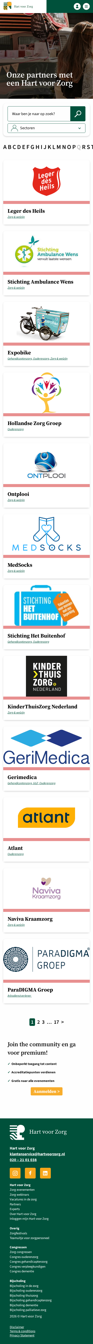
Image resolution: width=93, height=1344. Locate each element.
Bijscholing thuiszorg (24, 1295)
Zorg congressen (21, 1252)
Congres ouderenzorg (24, 1257)
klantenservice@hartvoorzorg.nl (37, 1154)
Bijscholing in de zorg (24, 1286)
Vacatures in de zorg (23, 1199)
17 (56, 1022)
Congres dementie (22, 1271)
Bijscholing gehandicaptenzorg (31, 1300)
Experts (15, 1209)
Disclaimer (17, 1327)
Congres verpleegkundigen (27, 1266)
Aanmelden (45, 1091)
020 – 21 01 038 (23, 1160)
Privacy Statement (22, 1335)
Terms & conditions (22, 1331)
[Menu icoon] (86, 6)
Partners (15, 1204)
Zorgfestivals (18, 1233)
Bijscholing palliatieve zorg (28, 1310)
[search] (77, 113)
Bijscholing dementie (24, 1305)
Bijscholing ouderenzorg (26, 1290)
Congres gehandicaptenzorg (29, 1261)
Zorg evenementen (22, 1190)
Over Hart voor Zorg (23, 1214)
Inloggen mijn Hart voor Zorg (29, 1218)
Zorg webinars (19, 1194)
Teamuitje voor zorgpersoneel (29, 1238)
